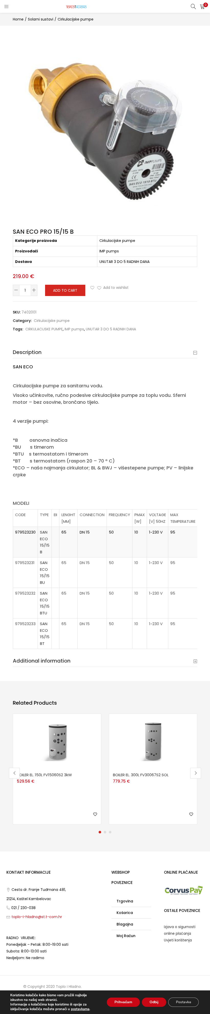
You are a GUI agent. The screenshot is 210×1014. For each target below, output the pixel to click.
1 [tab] (100, 832)
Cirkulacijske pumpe (75, 19)
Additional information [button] (41, 660)
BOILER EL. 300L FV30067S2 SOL (141, 774)
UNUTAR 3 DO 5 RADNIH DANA (111, 329)
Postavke (183, 1002)
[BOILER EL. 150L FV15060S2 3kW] (57, 741)
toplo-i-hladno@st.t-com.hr (37, 916)
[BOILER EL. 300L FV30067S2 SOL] (153, 741)
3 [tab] (110, 832)
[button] (202, 6)
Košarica (125, 912)
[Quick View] (48, 769)
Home (18, 19)
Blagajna (125, 924)
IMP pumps (74, 329)
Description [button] (27, 352)
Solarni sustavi (40, 19)
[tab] (105, 352)
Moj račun (126, 935)
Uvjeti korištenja (178, 940)
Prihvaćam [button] (123, 1002)
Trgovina (125, 901)
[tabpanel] (57, 769)
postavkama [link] (80, 1009)
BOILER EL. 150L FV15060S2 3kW (44, 774)
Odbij (154, 1002)
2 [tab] (105, 832)
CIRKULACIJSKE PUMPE (44, 329)
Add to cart (65, 290)
